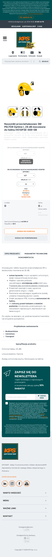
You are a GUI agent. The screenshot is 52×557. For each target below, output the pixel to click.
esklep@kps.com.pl (29, 433)
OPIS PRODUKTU (12, 254)
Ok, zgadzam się (26, 17)
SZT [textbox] (25, 154)
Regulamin (16, 26)
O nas (39, 26)
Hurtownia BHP (29, 26)
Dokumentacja (26, 257)
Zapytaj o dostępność (26, 161)
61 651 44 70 (39, 22)
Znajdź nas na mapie (9, 476)
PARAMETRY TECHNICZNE (36, 254)
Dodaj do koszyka (26, 231)
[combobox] (26, 153)
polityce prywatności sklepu (35, 13)
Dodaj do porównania (26, 238)
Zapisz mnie (43, 397)
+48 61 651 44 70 (42, 433)
